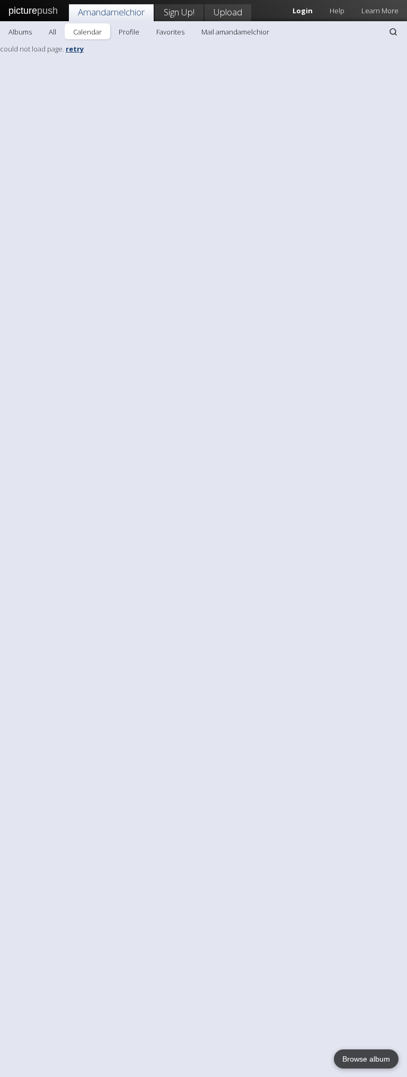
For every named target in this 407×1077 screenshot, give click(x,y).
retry (75, 49)
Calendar (87, 32)
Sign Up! (179, 12)
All (52, 32)
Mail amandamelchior (235, 32)
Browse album (366, 1059)
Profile (129, 32)
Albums (20, 32)
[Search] (393, 31)
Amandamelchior (111, 12)
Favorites (170, 32)
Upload (228, 12)
